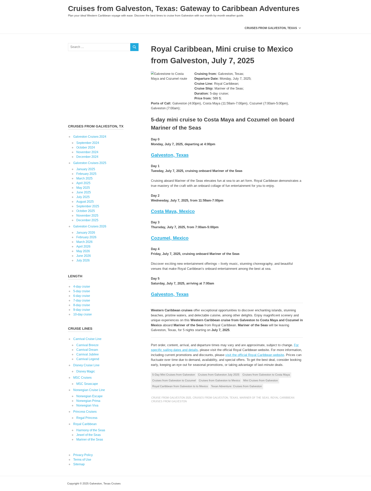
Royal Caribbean (85, 424)
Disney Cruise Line (86, 365)
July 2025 (83, 197)
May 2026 (83, 251)
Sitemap (79, 464)
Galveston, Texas (170, 155)
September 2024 (87, 142)
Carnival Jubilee (87, 354)
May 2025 (83, 187)
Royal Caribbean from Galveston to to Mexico (180, 386)
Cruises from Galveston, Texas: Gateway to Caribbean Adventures (184, 8)
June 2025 (83, 192)
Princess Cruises (85, 411)
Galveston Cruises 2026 (89, 226)
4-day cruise (81, 286)
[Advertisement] (103, 87)
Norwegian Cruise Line (89, 390)
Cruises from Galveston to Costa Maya (266, 374)
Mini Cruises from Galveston (260, 380)
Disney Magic (85, 371)
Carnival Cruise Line (87, 339)
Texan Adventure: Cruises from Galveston (236, 386)
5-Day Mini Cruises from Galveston (173, 374)
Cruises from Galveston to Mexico (219, 380)
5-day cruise (81, 291)
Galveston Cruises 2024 (89, 136)
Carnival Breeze (87, 345)
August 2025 (85, 201)
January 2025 (85, 169)
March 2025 (84, 178)
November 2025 (87, 215)
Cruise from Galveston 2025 (171, 397)
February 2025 (86, 173)
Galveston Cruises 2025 (89, 163)
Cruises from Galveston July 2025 (218, 374)
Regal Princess (86, 417)
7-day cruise (81, 300)
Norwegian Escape (89, 396)
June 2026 (83, 255)
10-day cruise (82, 314)
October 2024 (85, 147)
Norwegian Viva (87, 405)
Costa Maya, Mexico (173, 211)
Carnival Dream (87, 349)
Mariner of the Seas (254, 397)
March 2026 (84, 241)
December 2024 (87, 156)
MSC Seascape (87, 383)
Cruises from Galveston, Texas (271, 28)
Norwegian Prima (88, 400)
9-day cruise (81, 309)
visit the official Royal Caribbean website (254, 355)
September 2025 (87, 206)
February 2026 (86, 237)
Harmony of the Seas (90, 430)
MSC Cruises (82, 377)
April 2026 (83, 246)
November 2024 (87, 152)
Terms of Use (82, 459)
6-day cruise (81, 295)
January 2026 (85, 232)
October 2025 (85, 211)
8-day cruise (81, 305)
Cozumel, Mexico (170, 238)
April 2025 (83, 183)
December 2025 (87, 220)
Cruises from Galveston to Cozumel (174, 380)
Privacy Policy (83, 455)
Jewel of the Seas (88, 434)
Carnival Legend (87, 359)
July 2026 (83, 260)
